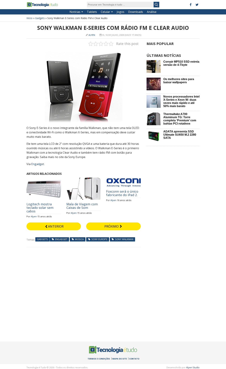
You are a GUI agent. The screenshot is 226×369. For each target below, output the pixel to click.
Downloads (135, 12)
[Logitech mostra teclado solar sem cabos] (43, 180)
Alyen (91, 35)
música (79, 239)
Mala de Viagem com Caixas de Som (82, 206)
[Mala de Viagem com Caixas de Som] (83, 180)
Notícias (75, 12)
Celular (105, 12)
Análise (151, 12)
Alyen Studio (193, 367)
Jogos (120, 12)
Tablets (92, 12)
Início (29, 18)
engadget (61, 239)
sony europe (99, 239)
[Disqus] (83, 291)
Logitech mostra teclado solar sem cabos (39, 207)
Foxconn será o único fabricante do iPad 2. (122, 193)
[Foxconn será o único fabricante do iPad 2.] (123, 180)
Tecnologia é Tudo (42, 5)
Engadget (37, 164)
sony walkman (124, 239)
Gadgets (40, 18)
